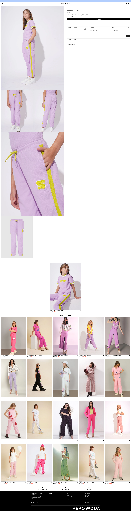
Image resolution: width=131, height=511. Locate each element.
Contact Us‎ (87, 495)
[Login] (126, 3)
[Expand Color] (63, 496)
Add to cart (98, 19)
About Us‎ (68, 495)
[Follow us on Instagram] (35, 502)
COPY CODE (107, 27)
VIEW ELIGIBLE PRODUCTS (93, 30)
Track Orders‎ (87, 496)
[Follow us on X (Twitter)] (33, 502)
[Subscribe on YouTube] (38, 502)
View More (32, 498)
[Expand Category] (63, 495)
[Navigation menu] (2, 3)
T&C (68, 499)
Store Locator (87, 502)
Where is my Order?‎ (88, 498)
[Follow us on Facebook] (31, 502)
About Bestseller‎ (69, 496)
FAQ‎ (86, 499)
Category (50, 495)
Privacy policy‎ (69, 498)
